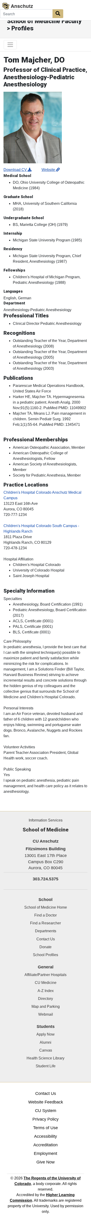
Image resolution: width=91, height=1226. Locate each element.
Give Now (45, 1162)
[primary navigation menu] (10, 44)
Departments (45, 931)
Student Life (46, 1066)
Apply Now (45, 1034)
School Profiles (45, 955)
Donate (45, 947)
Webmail (45, 1014)
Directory (45, 999)
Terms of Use (45, 1127)
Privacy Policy (45, 1119)
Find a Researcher (45, 923)
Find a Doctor (45, 915)
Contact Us (45, 939)
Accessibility (45, 1136)
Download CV (16, 170)
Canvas (45, 1050)
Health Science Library (45, 1058)
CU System (45, 1110)
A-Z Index (46, 991)
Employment (45, 1153)
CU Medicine (45, 983)
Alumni (45, 1042)
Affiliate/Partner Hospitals (45, 975)
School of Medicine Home (45, 907)
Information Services (46, 820)
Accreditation (45, 1145)
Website (49, 170)
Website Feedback (45, 1102)
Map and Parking (46, 1006)
